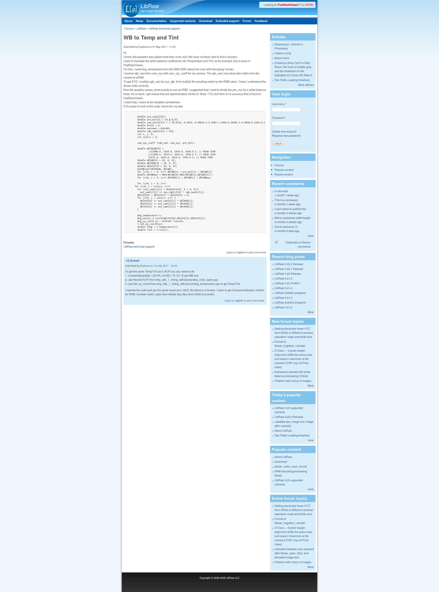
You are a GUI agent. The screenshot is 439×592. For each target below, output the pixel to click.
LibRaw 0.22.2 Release (289, 264)
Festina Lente (283, 53)
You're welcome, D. (286, 227)
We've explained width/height (292, 218)
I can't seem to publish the (290, 209)
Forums (129, 28)
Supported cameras (183, 21)
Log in (229, 252)
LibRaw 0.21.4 (283, 288)
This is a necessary (286, 200)
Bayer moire (282, 58)
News (139, 21)
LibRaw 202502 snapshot (290, 293)
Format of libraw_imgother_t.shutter (290, 344)
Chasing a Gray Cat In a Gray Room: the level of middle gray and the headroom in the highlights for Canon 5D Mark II (293, 69)
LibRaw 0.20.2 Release (289, 417)
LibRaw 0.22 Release (288, 274)
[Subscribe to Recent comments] (292, 244)
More (311, 312)
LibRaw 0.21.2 (283, 307)
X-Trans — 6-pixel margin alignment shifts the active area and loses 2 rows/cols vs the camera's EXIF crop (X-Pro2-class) (293, 359)
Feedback (261, 21)
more (311, 236)
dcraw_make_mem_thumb (291, 466)
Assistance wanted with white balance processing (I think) (292, 374)
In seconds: (281, 191)
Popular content (284, 170)
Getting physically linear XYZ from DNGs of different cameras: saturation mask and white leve (294, 333)
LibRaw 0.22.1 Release (289, 269)
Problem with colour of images (293, 381)
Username (279, 104)
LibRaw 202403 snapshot (290, 302)
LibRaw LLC (233, 577)
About (128, 21)
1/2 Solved (132, 261)
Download (205, 21)
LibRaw (150, 6)
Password (279, 118)
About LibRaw (283, 430)
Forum (247, 21)
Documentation (156, 21)
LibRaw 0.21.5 (283, 278)
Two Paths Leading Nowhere (292, 80)
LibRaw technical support (164, 28)
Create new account (284, 131)
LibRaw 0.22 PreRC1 (288, 283)
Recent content (283, 174)
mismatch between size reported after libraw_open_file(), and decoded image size (294, 553)
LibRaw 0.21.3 (283, 298)
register (241, 252)
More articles (306, 85)
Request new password (286, 136)
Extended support (227, 21)
